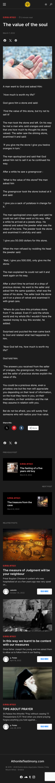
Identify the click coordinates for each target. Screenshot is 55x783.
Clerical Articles (9, 17)
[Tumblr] (30, 777)
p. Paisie (13, 658)
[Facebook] (21, 777)
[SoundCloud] (26, 777)
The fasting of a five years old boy (31, 470)
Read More (44, 591)
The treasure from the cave (19, 504)
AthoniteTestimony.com (27, 761)
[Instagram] (33, 777)
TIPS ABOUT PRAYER (18, 709)
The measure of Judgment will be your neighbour (26, 572)
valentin (13, 590)
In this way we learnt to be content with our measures (27, 642)
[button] (4, 4)
